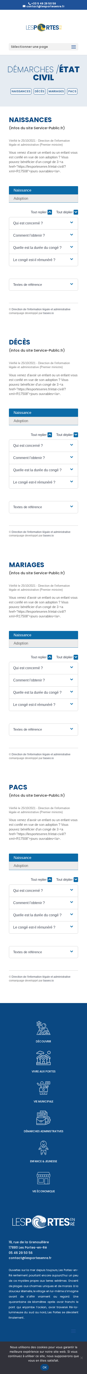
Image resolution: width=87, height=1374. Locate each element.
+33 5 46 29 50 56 (43, 3)
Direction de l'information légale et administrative (41, 309)
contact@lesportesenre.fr (30, 1258)
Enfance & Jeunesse (43, 1161)
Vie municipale (43, 1101)
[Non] (81, 1358)
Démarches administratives (43, 1131)
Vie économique (43, 1191)
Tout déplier (65, 212)
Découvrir (43, 1041)
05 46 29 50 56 (21, 1253)
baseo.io (48, 313)
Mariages (56, 91)
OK (45, 1367)
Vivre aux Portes (44, 1071)
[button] (43, 223)
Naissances (21, 91)
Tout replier (39, 212)
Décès (39, 91)
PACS (72, 91)
